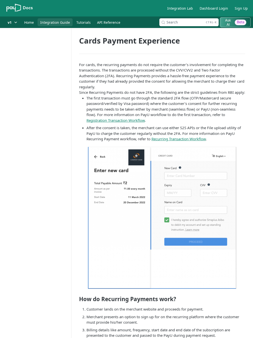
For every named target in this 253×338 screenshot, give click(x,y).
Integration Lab (180, 8)
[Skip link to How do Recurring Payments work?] (76, 299)
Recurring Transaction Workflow (178, 138)
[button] (162, 218)
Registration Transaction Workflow (115, 120)
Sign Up (241, 8)
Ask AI (234, 22)
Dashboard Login (214, 8)
